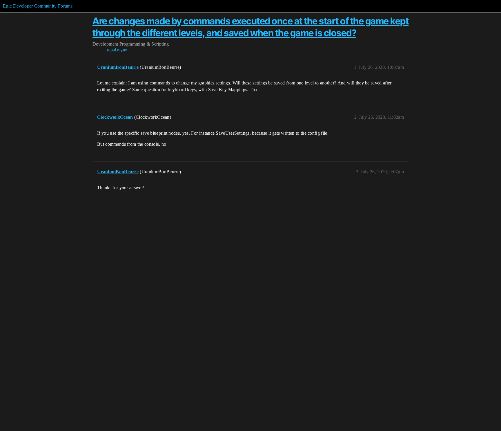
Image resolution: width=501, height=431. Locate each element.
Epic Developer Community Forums (37, 5)
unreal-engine (117, 50)
